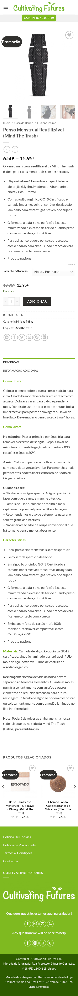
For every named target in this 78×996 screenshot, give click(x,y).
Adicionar (37, 301)
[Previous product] (15, 149)
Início (6, 123)
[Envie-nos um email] (42, 924)
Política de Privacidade (19, 845)
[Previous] (10, 66)
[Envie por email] (29, 337)
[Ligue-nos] (50, 924)
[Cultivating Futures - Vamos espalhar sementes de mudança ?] (39, 7)
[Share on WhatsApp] (7, 337)
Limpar (71, 264)
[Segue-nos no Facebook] (27, 924)
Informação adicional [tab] (20, 370)
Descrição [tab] (11, 362)
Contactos (10, 861)
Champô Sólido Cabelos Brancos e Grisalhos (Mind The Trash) (58, 807)
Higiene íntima (46, 123)
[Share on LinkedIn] (44, 337)
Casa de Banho (23, 123)
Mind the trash (23, 328)
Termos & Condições (17, 853)
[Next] (68, 66)
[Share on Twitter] (22, 337)
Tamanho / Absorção (15, 271)
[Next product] (7, 149)
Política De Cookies (17, 837)
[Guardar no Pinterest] (36, 337)
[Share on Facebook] (14, 337)
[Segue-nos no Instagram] (35, 924)
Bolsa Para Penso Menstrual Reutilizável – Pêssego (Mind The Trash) (20, 807)
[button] (5, 7)
